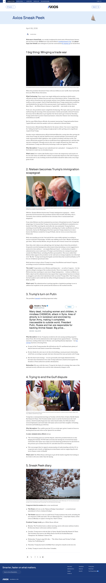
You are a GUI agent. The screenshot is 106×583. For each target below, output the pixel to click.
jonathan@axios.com (64, 41)
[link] (27, 557)
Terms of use (91, 568)
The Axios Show (45, 1)
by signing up (66, 43)
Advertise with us (70, 568)
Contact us (69, 573)
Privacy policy (91, 566)
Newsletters (11, 1)
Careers (69, 571)
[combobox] (21, 1)
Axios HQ (80, 571)
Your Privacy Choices (93, 571)
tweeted (37, 298)
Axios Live (36, 1)
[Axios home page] (4, 1)
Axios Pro (29, 1)
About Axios (69, 566)
